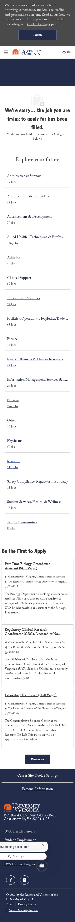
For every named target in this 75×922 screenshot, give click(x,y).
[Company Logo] (26, 52)
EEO (9, 904)
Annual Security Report (23, 910)
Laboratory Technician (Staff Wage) (31, 695)
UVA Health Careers (19, 831)
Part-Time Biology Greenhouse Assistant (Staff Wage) (27, 566)
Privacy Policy (27, 904)
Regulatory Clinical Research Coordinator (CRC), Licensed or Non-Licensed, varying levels (33, 632)
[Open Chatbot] (42, 866)
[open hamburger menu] (6, 52)
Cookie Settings (38, 24)
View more (37, 759)
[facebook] (10, 880)
